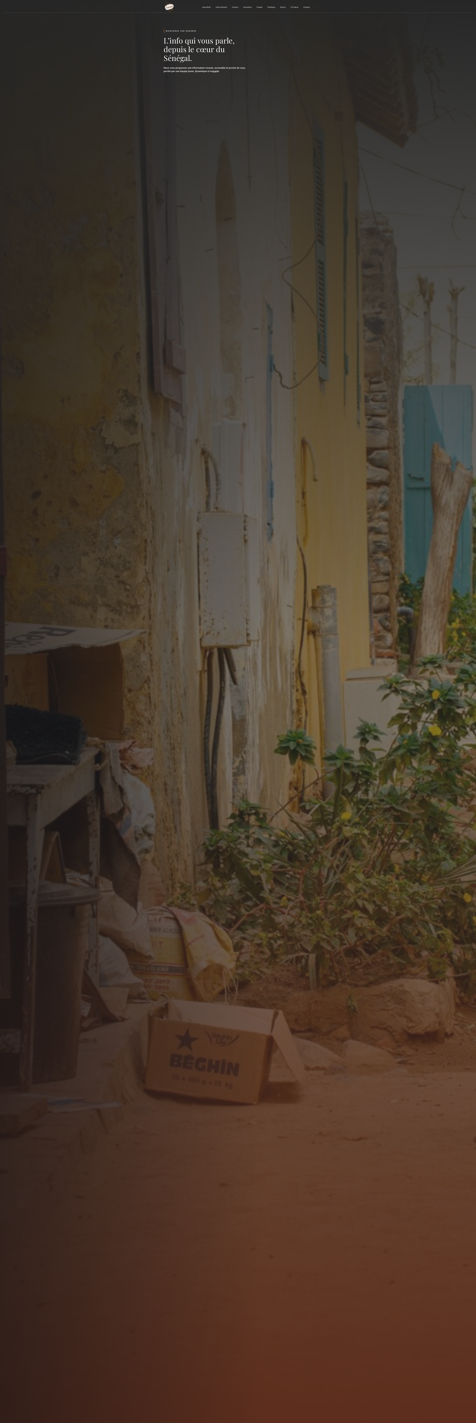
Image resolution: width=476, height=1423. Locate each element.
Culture (235, 7)
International (221, 7)
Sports (283, 7)
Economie (247, 7)
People (260, 7)
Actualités (206, 7)
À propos (294, 7)
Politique (271, 7)
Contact (306, 7)
